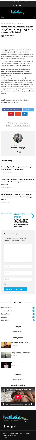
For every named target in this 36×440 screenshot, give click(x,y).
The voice (14, 123)
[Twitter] (8, 426)
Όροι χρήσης (28, 433)
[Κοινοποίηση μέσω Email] (25, 114)
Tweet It (29, 109)
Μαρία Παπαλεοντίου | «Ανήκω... (20, 342)
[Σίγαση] (29, 404)
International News (6, 308)
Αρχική (11, 1)
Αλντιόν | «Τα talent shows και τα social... (22, 363)
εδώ (17, 102)
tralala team (11, 433)
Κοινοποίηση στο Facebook (13, 109)
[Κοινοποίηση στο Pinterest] (11, 114)
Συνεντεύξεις (17, 1)
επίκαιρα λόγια (5, 314)
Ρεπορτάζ (24, 1)
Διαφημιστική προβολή (20, 433)
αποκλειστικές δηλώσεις (15, 23)
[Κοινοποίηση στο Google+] (18, 114)
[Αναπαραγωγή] (4, 404)
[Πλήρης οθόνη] (32, 404)
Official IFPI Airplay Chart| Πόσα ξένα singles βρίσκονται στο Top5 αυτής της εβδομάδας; (21, 222)
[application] (18, 396)
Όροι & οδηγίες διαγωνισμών (10, 435)
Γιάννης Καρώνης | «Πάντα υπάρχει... (21, 352)
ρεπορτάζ (4, 317)
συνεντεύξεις (5, 320)
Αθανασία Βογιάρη (9, 35)
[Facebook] (4, 426)
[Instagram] (23, 5)
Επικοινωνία (5, 433)
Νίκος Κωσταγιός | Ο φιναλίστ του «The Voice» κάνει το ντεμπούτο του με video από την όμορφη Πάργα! (17, 197)
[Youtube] (20, 5)
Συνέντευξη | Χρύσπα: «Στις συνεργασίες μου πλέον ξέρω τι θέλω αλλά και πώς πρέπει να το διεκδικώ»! (17, 182)
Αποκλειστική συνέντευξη (21, 125)
